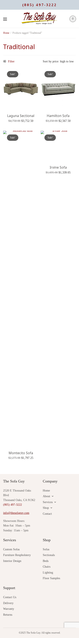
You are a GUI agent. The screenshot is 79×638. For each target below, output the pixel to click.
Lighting (48, 572)
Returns (7, 614)
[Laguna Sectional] (21, 88)
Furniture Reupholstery (17, 555)
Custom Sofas (11, 549)
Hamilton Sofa (58, 115)
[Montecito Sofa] (21, 289)
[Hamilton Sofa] (58, 88)
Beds (45, 561)
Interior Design (12, 561)
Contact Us (9, 597)
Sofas (46, 549)
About (46, 496)
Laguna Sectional (20, 115)
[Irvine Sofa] (58, 146)
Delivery (8, 603)
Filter (11, 61)
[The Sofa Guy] (39, 19)
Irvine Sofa (58, 167)
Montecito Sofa (21, 453)
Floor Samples (51, 578)
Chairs (46, 566)
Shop (46, 507)
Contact (47, 513)
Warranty (8, 608)
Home (6, 32)
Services (48, 502)
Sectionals (49, 555)
